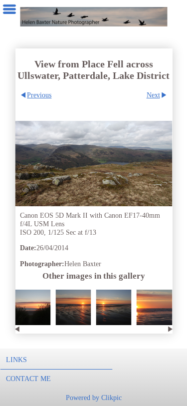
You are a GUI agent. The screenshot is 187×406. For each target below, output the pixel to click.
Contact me (28, 379)
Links (16, 360)
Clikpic (111, 398)
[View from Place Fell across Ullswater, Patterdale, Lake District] (93, 163)
